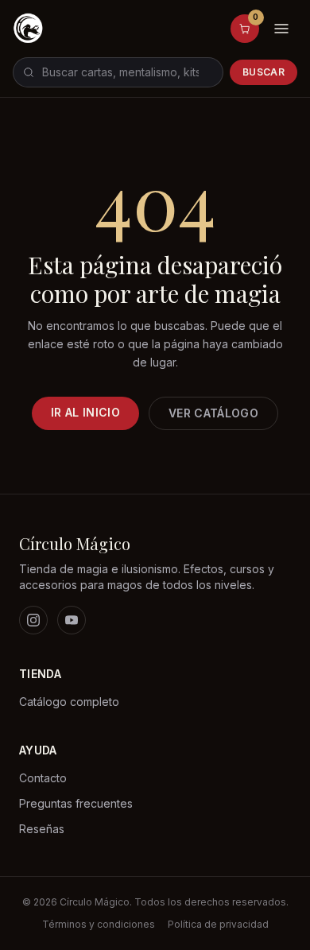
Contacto (43, 778)
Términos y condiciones (98, 924)
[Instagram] (33, 620)
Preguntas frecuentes (76, 803)
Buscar (263, 72)
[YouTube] (71, 620)
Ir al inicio (85, 412)
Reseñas (41, 829)
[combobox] (118, 72)
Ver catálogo (213, 413)
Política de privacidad (218, 924)
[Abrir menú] (281, 29)
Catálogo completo (69, 701)
